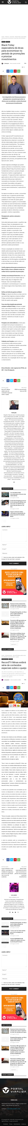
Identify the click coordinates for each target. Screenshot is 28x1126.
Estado (3, 504)
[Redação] (3, 63)
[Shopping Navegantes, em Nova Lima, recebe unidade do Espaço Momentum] (5, 614)
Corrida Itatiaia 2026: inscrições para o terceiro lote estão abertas (18, 494)
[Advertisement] (14, 19)
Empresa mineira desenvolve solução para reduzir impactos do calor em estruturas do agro (18, 605)
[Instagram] (14, 481)
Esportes (4, 496)
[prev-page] (3, 521)
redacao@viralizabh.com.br (13, 1108)
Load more (13, 644)
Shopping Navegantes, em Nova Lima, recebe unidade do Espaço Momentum (18, 613)
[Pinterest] (15, 71)
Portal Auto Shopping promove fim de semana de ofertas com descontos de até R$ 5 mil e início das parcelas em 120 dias (18, 503)
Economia (12, 36)
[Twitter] (11, 71)
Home (3, 36)
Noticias (7, 36)
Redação (7, 63)
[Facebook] (8, 71)
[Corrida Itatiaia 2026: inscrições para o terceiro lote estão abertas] (5, 494)
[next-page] (5, 521)
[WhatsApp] (18, 71)
